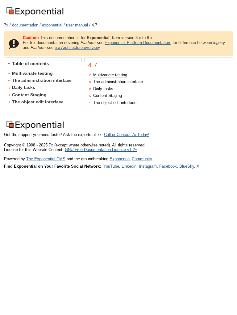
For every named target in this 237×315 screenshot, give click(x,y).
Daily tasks (103, 88)
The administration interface (118, 81)
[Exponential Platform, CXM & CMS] (34, 16)
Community (142, 159)
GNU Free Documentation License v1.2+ (101, 149)
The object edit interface (114, 102)
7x (6, 25)
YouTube (111, 166)
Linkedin (129, 166)
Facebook (168, 166)
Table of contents (30, 63)
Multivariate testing (110, 75)
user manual (77, 25)
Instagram (148, 166)
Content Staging (107, 95)
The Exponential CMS (45, 159)
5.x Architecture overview (77, 47)
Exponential (120, 159)
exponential (52, 25)
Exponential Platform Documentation (137, 42)
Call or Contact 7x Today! (126, 134)
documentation (25, 25)
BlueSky (186, 166)
